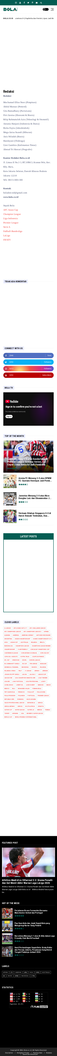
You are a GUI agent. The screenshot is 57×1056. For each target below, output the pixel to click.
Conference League (11, 653)
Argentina (8, 639)
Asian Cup (14, 642)
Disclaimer (9, 1053)
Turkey (6, 713)
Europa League (34, 660)
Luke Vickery (30, 685)
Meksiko (41, 685)
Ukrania (15, 713)
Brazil (42, 642)
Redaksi (49, 1053)
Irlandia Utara (10, 670)
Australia (24, 642)
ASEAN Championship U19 (42, 639)
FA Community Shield (11, 663)
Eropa (24, 660)
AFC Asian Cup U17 (20, 628)
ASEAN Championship (22, 639)
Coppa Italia (24, 656)
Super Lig (30, 710)
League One (8, 678)
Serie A (6, 227)
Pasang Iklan (37, 1053)
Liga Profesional (32, 681)
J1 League (28, 670)
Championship (9, 649)
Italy (20, 670)
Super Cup (8, 710)
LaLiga (6, 235)
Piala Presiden (9, 695)
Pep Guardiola (9, 692)
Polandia (21, 695)
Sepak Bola (31, 702)
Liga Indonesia (10, 218)
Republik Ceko (9, 699)
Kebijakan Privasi (23, 1053)
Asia (6, 642)
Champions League (22, 646)
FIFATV (7, 240)
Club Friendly (23, 649)
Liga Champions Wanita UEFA (25, 678)
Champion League (12, 214)
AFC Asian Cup (10, 210)
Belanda (34, 642)
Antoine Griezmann (43, 635)
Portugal (31, 695)
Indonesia (25, 667)
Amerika (16, 635)
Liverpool (19, 685)
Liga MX (7, 681)
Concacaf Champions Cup (39, 649)
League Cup (42, 674)
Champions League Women (41, 646)
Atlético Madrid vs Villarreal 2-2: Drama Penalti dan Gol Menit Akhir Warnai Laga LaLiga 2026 (27, 881)
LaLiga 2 (32, 674)
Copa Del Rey (44, 653)
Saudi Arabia (31, 699)
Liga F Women (42, 678)
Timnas (47, 710)
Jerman (45, 670)
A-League (7, 628)
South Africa (30, 706)
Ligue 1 (43, 681)
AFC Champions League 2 (32, 631)
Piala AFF (30, 692)
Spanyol (41, 706)
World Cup (8, 717)
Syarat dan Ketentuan (30, 1054)
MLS (13, 688)
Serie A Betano (9, 706)
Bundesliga (8, 646)
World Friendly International (26, 717)
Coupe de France (38, 656)
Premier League (10, 222)
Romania (20, 699)
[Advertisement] (28, 52)
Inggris (34, 667)
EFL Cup (7, 660)
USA (22, 713)
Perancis (21, 692)
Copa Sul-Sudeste (10, 656)
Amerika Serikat (28, 635)
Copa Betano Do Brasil (29, 653)
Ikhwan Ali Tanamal (11, 667)
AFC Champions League (12, 631)
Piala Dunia (41, 692)
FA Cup (24, 663)
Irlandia (43, 667)
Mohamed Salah (24, 688)
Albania (7, 635)
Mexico (6, 688)
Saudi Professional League (14, 702)
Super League (20, 710)
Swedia (39, 710)
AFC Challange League (37, 628)
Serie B (19, 706)
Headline (43, 663)
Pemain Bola (36, 688)
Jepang (36, 670)
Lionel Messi (8, 685)
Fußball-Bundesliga (12, 231)
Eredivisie (15, 660)
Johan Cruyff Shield (11, 674)
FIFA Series (33, 663)
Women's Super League (35, 713)
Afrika (46, 631)
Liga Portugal (17, 681)
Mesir (48, 685)
